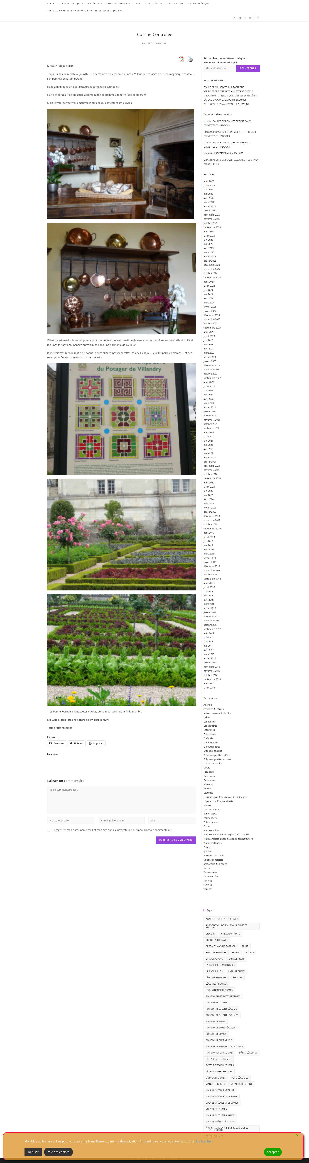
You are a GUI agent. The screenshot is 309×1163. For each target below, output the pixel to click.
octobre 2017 (210, 624)
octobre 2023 (210, 323)
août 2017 (208, 633)
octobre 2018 (210, 574)
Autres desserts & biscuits (217, 713)
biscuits (211, 933)
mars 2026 (208, 202)
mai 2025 (208, 243)
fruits (235, 952)
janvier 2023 (209, 361)
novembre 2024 (211, 269)
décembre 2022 (211, 365)
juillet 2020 (209, 486)
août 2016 (208, 683)
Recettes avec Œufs (213, 855)
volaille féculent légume (221, 1096)
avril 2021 (208, 449)
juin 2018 (208, 591)
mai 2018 (208, 595)
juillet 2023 (209, 336)
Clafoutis (208, 738)
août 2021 (208, 432)
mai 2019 (208, 545)
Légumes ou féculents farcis (218, 801)
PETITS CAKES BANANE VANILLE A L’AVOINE (226, 104)
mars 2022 (208, 403)
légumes (237, 977)
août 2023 (208, 332)
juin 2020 (208, 490)
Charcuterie (209, 734)
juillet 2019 (209, 537)
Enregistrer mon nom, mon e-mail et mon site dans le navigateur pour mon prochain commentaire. (112, 830)
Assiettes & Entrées (213, 709)
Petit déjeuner (211, 822)
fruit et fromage (216, 952)
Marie (206, 159)
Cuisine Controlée (212, 763)
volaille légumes (216, 1109)
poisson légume (215, 1021)
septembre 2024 (212, 277)
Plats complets (211, 830)
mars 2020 (208, 503)
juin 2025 (208, 239)
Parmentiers (210, 817)
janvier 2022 (209, 411)
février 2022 (209, 407)
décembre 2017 (211, 616)
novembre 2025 (211, 218)
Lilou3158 (208, 131)
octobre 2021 (210, 423)
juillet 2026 (209, 185)
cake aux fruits (230, 933)
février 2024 (209, 306)
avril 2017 (208, 649)
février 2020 (209, 507)
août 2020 (208, 482)
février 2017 (209, 658)
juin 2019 (208, 541)
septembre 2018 (212, 578)
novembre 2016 (211, 670)
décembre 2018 (211, 566)
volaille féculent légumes (222, 1102)
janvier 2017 (209, 662)
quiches (207, 851)
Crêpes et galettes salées (216, 755)
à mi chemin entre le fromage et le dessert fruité (227, 1129)
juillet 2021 (209, 436)
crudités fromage (217, 939)
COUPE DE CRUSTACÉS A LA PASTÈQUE (223, 87)
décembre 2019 (211, 516)
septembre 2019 (212, 528)
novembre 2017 (211, 620)
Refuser (33, 1152)
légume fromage (216, 977)
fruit (245, 946)
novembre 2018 (211, 570)
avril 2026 (208, 197)
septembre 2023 (212, 327)
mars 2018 (208, 603)
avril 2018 (208, 599)
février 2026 (209, 206)
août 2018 (208, 583)
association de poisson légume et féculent (226, 926)
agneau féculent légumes (222, 919)
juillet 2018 (209, 587)
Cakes (206, 717)
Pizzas (206, 826)
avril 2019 (208, 549)
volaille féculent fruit (220, 1090)
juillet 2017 (209, 637)
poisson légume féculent (221, 1027)
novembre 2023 (211, 319)
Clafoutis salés (211, 742)
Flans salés (209, 776)
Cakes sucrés (210, 725)
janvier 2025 (209, 260)
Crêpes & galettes (212, 750)
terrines (207, 884)
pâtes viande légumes (219, 1071)
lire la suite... (204, 1141)
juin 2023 (208, 340)
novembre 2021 (211, 419)
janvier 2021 (209, 461)
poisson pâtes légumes (220, 1052)
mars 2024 (208, 302)
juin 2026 (208, 189)
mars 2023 (208, 352)
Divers (206, 767)
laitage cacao (214, 958)
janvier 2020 (209, 511)
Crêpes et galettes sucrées (217, 759)
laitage (249, 952)
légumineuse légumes (219, 990)
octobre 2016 (210, 675)
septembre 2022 (212, 377)
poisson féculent (216, 1002)
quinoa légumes (216, 1077)
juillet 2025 (209, 235)
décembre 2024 (211, 264)
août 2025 (208, 231)
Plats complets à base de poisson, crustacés (226, 834)
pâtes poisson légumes (220, 1065)
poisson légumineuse (219, 1040)
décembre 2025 (211, 214)
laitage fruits (214, 971)
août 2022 (208, 382)
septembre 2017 (212, 629)
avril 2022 (208, 398)
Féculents (208, 771)
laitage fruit (236, 958)
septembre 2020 (212, 478)
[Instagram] (244, 18)
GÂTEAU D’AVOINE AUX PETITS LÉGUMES (224, 99)
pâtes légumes (248, 1052)
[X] (234, 18)
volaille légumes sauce (220, 1115)
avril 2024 (208, 298)
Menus (207, 805)
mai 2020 (208, 495)
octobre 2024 (210, 273)
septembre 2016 (212, 679)
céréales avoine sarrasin (221, 946)
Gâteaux (207, 784)
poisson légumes (216, 1033)
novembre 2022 (211, 369)
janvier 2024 (209, 311)
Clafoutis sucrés (211, 746)
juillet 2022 (209, 386)
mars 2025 (208, 252)
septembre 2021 (212, 428)
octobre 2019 (210, 524)
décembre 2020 (211, 465)
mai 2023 (208, 344)
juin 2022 (208, 390)
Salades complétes (213, 859)
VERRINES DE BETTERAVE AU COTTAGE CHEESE (228, 91)
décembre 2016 (211, 666)
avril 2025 (208, 248)
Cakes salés (209, 721)
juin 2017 (208, 641)
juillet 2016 (209, 687)
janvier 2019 (209, 562)
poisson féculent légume (221, 1008)
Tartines (207, 880)
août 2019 (208, 532)
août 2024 (208, 281)
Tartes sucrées (210, 876)
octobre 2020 (210, 474)
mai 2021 (208, 444)
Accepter (273, 1152)
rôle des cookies (58, 1152)
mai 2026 (208, 193)
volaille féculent (241, 1084)
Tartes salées (210, 872)
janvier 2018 (209, 612)
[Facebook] (239, 18)
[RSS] (249, 18)
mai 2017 (208, 645)
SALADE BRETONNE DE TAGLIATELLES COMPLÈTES (230, 95)
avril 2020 (208, 499)
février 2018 (209, 608)
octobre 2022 (210, 373)
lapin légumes (237, 971)
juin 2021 (208, 440)
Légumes (208, 792)
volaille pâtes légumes (220, 1121)
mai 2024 (208, 294)
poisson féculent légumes (222, 1015)
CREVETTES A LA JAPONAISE (228, 153)
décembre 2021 (211, 415)
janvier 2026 (209, 210)
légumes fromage (217, 983)
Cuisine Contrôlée (154, 34)
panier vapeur (210, 813)
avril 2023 (208, 348)
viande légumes (215, 1084)
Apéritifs (207, 704)
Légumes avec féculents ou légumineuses (225, 797)
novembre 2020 (211, 469)
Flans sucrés (209, 780)
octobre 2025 (210, 223)
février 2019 (209, 557)
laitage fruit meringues (220, 965)
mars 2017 (208, 654)
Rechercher (248, 68)
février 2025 (209, 256)
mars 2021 (208, 453)
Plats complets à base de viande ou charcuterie (228, 838)
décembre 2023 (211, 315)
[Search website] (258, 18)
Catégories (209, 729)
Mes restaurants (212, 809)
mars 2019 (208, 553)
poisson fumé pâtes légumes (223, 996)
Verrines (207, 889)
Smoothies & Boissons (215, 863)
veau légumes (239, 1077)
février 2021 (209, 457)
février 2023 (209, 357)
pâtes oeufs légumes (218, 1058)
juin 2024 (208, 290)
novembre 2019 (211, 520)
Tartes (206, 868)
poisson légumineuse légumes (224, 1046)
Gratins (207, 788)
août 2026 (208, 181)
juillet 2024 (209, 285)
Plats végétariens (212, 843)
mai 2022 (208, 394)
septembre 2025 (212, 227)
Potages (207, 847)
